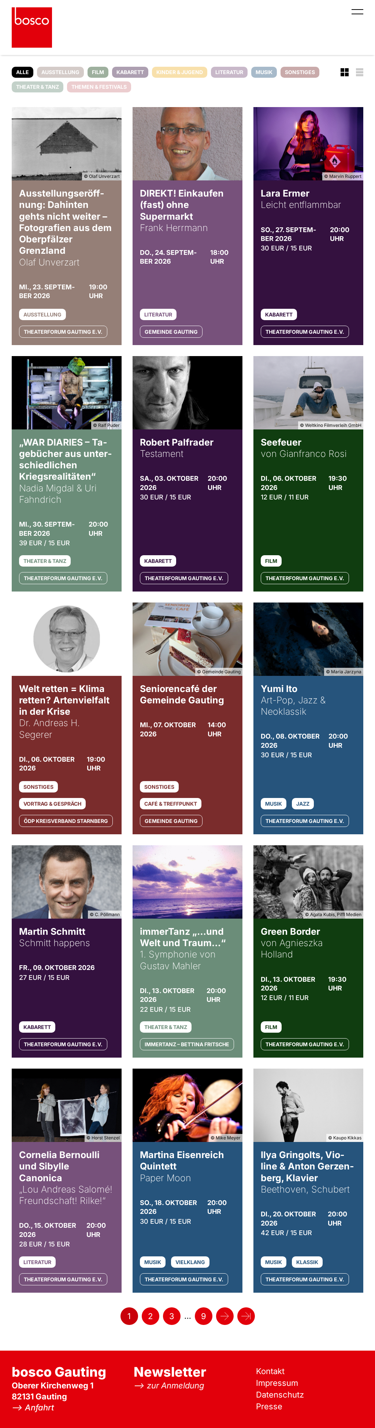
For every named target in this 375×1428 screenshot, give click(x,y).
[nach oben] (354, 1407)
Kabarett (130, 72)
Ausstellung (60, 72)
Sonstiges (300, 72)
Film (98, 72)
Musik (264, 72)
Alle (22, 72)
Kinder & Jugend (179, 72)
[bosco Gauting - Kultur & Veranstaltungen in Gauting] (32, 27)
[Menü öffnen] (357, 11)
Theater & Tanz (37, 87)
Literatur (229, 72)
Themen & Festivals (99, 87)
